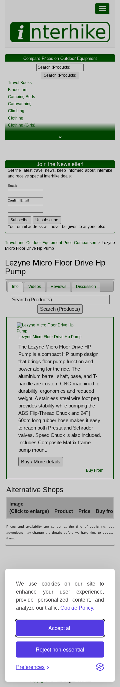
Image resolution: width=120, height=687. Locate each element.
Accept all (60, 628)
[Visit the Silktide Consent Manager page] (100, 667)
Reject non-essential (60, 649)
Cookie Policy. (77, 608)
